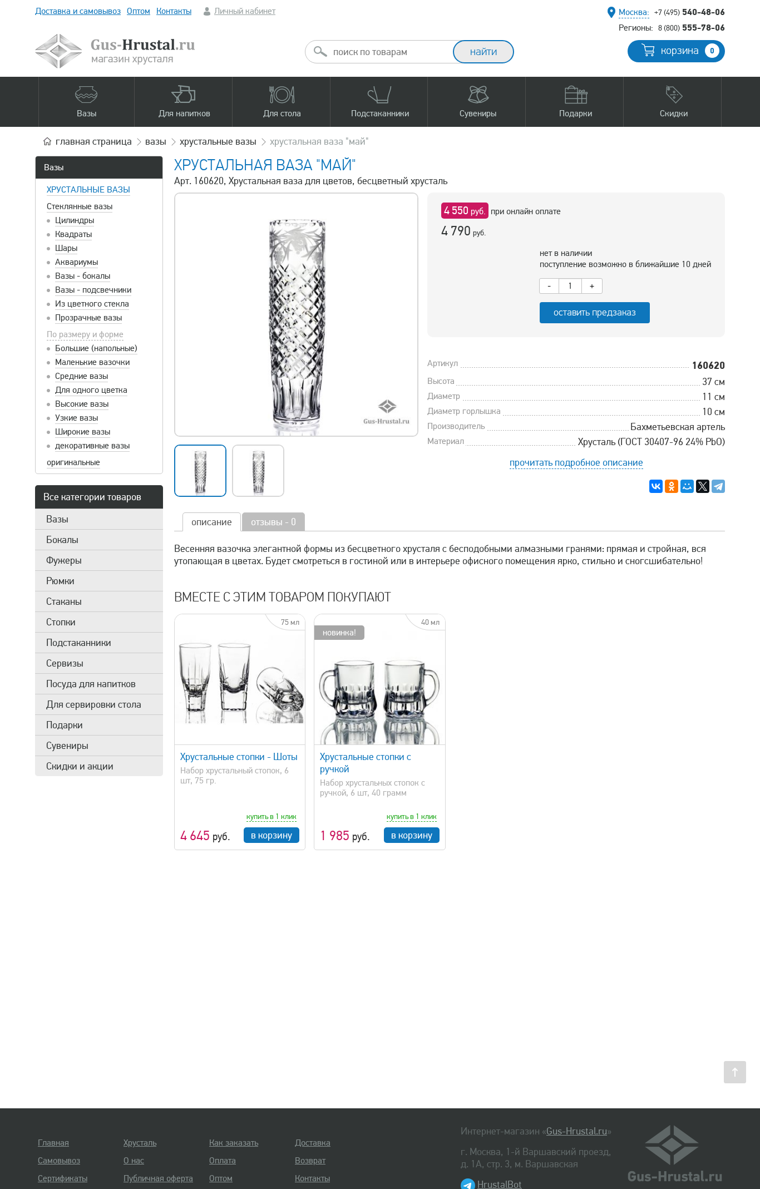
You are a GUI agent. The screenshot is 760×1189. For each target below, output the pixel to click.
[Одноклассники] (671, 486)
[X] (702, 486)
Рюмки (60, 581)
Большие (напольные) (96, 348)
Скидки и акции (79, 766)
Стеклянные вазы (79, 206)
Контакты (173, 11)
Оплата (222, 1160)
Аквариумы (76, 262)
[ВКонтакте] (656, 486)
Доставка (312, 1142)
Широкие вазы (82, 431)
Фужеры (64, 560)
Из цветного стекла (92, 303)
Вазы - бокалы (82, 276)
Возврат (310, 1160)
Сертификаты (62, 1178)
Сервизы (64, 663)
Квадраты (73, 234)
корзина (687, 50)
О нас (134, 1160)
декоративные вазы (92, 445)
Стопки (61, 622)
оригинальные (73, 462)
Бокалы (62, 540)
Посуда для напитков (91, 684)
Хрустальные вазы (88, 189)
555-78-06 (691, 27)
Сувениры (67, 745)
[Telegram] (718, 486)
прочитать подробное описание (576, 462)
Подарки (64, 725)
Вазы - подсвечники (93, 289)
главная (94, 141)
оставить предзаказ (595, 312)
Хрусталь (140, 1142)
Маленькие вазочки (92, 362)
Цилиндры (74, 220)
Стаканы (64, 601)
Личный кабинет (244, 11)
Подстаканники (78, 643)
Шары (66, 248)
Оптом (138, 11)
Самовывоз (59, 1160)
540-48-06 (689, 11)
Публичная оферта (158, 1178)
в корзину (271, 835)
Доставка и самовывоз (78, 11)
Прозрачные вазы (88, 317)
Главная (53, 1142)
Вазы (53, 167)
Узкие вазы (76, 417)
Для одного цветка (91, 390)
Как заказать (233, 1142)
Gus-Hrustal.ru (576, 1131)
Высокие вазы (81, 404)
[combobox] (389, 51)
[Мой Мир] (687, 486)
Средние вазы (81, 376)
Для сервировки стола (93, 704)
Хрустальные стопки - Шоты (239, 757)
